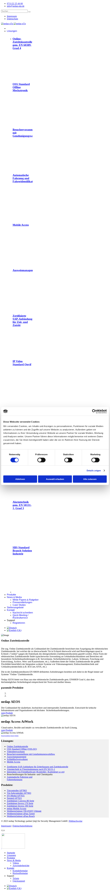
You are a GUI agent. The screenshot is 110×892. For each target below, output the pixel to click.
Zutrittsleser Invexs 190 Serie (20, 806)
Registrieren (19, 623)
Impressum (12, 16)
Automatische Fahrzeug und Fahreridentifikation (25, 178)
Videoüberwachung (16, 751)
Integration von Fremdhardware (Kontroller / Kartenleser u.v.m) (35, 772)
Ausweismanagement (25, 270)
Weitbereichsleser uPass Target (21, 813)
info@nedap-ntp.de (15, 6)
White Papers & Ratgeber (26, 600)
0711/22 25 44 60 (15, 3)
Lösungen (12, 31)
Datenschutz (12, 19)
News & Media (14, 597)
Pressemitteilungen (22, 602)
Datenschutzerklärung (22, 826)
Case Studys (19, 605)
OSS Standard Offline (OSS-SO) (22, 749)
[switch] (41, 460)
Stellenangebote (15, 607)
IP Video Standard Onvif (22, 363)
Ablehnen (20, 479)
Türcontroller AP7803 (17, 790)
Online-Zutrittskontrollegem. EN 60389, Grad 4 (22, 43)
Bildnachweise (75, 821)
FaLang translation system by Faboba (9, 735)
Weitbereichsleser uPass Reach (21, 816)
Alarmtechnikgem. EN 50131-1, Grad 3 (22, 505)
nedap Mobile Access (16, 808)
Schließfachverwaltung (17, 759)
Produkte (11, 594)
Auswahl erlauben (55, 479)
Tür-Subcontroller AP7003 (19, 793)
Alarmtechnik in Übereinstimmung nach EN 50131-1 (31, 769)
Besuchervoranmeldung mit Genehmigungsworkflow (31, 754)
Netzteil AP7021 (14, 798)
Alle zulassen (90, 479)
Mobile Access (21, 224)
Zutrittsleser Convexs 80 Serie (20, 801)
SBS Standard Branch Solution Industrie (22, 550)
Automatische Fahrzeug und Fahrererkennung (19, 778)
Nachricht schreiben (23, 612)
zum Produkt (7, 713)
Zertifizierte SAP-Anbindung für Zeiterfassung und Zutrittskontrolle (37, 766)
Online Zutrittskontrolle (17, 746)
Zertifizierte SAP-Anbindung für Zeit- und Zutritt (22, 320)
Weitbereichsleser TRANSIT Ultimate (24, 811)
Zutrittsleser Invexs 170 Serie (20, 803)
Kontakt (11, 610)
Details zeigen (94, 470)
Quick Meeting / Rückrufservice (20, 616)
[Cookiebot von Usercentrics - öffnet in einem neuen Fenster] (94, 411)
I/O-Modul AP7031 (16, 795)
